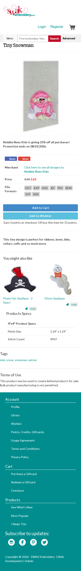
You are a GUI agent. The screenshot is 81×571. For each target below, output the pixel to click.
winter (32, 360)
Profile (15, 407)
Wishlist (16, 423)
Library (15, 415)
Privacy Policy (20, 457)
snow (10, 360)
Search (54, 38)
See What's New (22, 507)
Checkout (17, 490)
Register (56, 26)
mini (2, 360)
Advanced (69, 38)
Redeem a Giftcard (23, 482)
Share (12, 159)
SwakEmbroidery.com (34, 12)
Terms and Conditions (25, 448)
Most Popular (19, 515)
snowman (21, 360)
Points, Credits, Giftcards (27, 432)
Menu (10, 38)
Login (42, 26)
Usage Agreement (23, 440)
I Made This (18, 524)
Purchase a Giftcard (24, 474)
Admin (29, 561)
